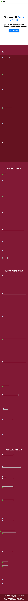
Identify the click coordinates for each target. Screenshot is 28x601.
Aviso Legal (6, 598)
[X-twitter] (12, 46)
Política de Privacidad (14, 598)
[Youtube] (19, 46)
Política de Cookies (16, 599)
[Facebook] (8, 46)
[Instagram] (16, 46)
